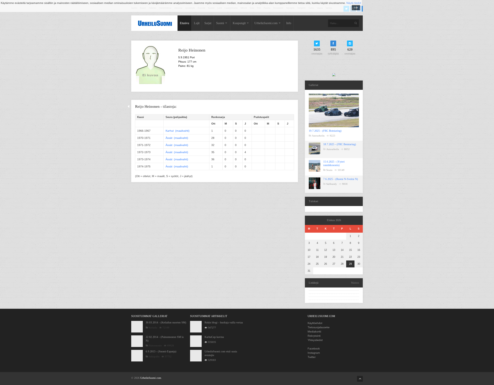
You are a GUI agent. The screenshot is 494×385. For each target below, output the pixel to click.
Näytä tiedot (353, 2)
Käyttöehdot (315, 323)
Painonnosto (155, 345)
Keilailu (153, 327)
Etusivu (184, 23)
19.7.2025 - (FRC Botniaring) (325, 130)
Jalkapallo (154, 356)
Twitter (312, 357)
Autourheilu (318, 135)
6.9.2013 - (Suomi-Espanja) (161, 351)
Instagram (314, 352)
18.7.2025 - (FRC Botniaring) (339, 144)
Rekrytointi (314, 335)
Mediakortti (314, 331)
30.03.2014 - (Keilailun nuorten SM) (166, 322)
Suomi (220, 23)
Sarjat (207, 23)
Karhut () (177, 130)
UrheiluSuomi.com (265, 23)
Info (288, 23)
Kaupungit (239, 23)
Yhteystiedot (315, 340)
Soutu (329, 170)
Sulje (356, 7)
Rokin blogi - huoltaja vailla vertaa (224, 322)
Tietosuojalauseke (319, 327)
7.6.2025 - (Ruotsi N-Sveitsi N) (340, 179)
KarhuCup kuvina (214, 337)
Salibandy (331, 183)
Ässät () (177, 137)
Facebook (314, 348)
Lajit (197, 23)
